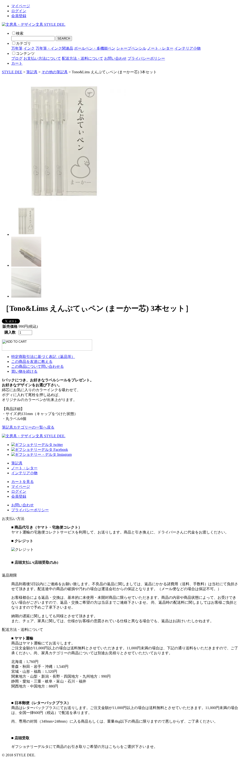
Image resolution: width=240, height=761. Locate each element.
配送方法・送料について (82, 58)
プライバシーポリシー (146, 58)
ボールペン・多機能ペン (94, 48)
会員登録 (18, 16)
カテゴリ (23, 43)
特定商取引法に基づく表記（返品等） (43, 357)
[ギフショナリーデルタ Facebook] (39, 450)
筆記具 (32, 72)
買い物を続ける (24, 371)
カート (16, 63)
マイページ (20, 6)
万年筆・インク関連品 (54, 48)
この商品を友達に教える (31, 362)
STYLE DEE (12, 72)
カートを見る (22, 482)
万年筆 (16, 48)
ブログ (16, 58)
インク (29, 48)
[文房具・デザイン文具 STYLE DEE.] (33, 24)
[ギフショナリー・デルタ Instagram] (41, 454)
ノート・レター (160, 48)
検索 (19, 33)
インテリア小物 (187, 48)
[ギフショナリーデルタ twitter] (37, 445)
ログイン (18, 11)
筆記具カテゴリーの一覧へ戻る (28, 427)
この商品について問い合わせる (37, 366)
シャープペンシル (131, 48)
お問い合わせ (115, 58)
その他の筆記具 (54, 72)
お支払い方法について (42, 58)
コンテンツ (25, 53)
